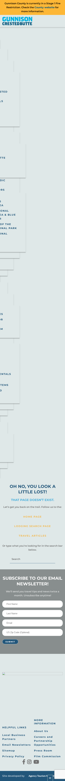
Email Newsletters (16, 744)
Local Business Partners (13, 737)
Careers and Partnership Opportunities (45, 740)
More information (45, 722)
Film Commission (47, 756)
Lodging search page (32, 526)
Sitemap (8, 750)
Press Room (43, 750)
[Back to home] (17, 21)
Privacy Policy (13, 756)
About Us (41, 731)
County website (44, 7)
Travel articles (32, 535)
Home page (32, 516)
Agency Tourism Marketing (42, 776)
